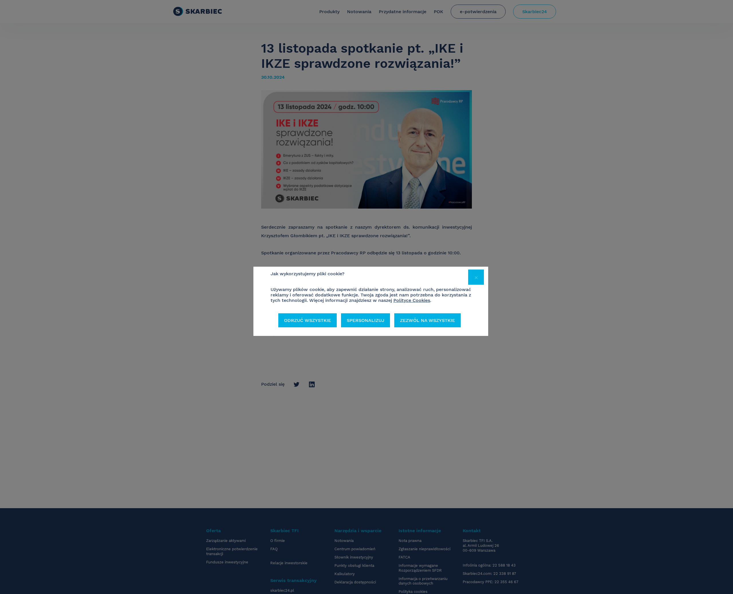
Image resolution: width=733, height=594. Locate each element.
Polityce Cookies (411, 300)
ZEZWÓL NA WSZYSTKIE (427, 320)
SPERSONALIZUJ (365, 320)
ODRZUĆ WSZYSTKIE (307, 320)
